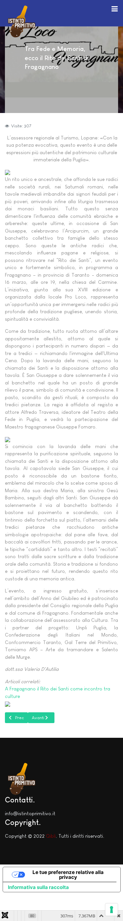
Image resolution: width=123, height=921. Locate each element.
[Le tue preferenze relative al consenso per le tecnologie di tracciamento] (111, 909)
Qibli (51, 836)
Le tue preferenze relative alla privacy (68, 874)
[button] (114, 8)
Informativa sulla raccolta (38, 887)
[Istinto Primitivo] (21, 20)
